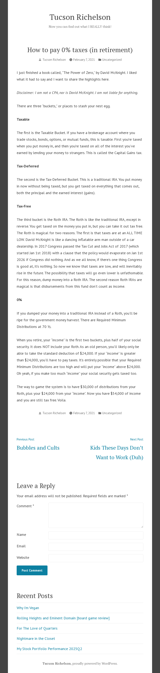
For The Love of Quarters (37, 628)
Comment (25, 505)
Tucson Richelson (80, 17)
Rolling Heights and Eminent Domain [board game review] (63, 618)
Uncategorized (112, 60)
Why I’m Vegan (28, 607)
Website (23, 557)
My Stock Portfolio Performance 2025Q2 (49, 648)
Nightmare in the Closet (36, 638)
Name (21, 534)
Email (21, 546)
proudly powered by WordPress (94, 663)
